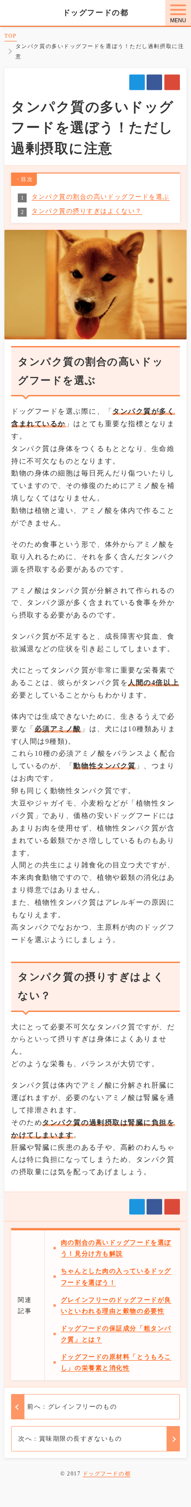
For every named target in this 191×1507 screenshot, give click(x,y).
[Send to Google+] (172, 82)
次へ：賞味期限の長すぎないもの (70, 1438)
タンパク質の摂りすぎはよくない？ (87, 211)
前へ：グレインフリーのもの (72, 1406)
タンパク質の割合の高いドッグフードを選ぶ (101, 196)
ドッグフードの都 (95, 12)
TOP (10, 36)
